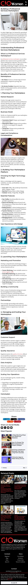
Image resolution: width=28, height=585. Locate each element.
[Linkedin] (2, 427)
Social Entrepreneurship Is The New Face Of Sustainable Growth (20, 517)
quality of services (18, 354)
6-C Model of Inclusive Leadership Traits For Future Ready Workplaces (20, 486)
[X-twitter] (5, 427)
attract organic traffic (8, 272)
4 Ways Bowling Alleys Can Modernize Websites (19, 436)
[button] (26, 4)
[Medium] (11, 427)
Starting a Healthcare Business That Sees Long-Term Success (18, 451)
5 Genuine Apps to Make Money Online (18, 457)
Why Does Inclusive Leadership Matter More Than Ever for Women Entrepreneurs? (6, 518)
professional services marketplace (11, 59)
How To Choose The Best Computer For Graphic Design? (18, 444)
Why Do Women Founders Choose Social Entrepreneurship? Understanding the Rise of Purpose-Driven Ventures (7, 488)
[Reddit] (8, 427)
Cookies (10, 579)
